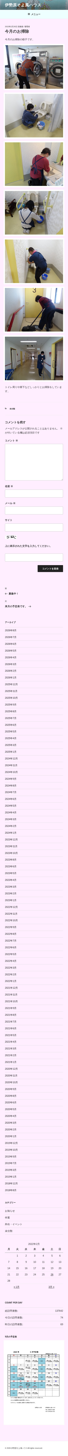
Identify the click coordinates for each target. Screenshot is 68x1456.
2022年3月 (11, 967)
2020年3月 (11, 1122)
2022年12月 (11, 907)
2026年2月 (11, 670)
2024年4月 (11, 812)
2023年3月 (11, 886)
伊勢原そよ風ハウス (23, 5)
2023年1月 (11, 900)
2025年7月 (11, 718)
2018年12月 (11, 1183)
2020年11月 (11, 1075)
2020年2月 (11, 1129)
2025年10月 (11, 697)
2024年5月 (11, 805)
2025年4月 (11, 738)
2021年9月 (11, 1008)
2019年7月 (11, 1163)
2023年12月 (11, 839)
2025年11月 (11, 691)
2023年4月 (11, 880)
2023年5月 (11, 873)
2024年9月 (11, 778)
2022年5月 (11, 954)
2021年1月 (11, 1062)
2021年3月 (11, 1048)
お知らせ (10, 1210)
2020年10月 (11, 1082)
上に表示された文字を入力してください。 (28, 545)
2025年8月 (11, 711)
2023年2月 (11, 893)
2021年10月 (11, 1001)
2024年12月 (11, 758)
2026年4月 (11, 657)
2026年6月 (11, 643)
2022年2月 (11, 974)
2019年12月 (11, 1143)
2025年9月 (11, 704)
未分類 (12, 409)
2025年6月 (11, 724)
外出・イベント (13, 1224)
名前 (9, 486)
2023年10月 (11, 853)
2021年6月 (11, 1028)
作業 (7, 1217)
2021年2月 (11, 1055)
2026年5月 (11, 650)
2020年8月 (11, 1095)
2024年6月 (11, 799)
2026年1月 (11, 677)
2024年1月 (11, 832)
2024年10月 (11, 772)
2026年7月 (11, 637)
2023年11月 (11, 846)
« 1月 (16, 1286)
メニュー (35, 14)
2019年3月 (11, 1169)
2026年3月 (11, 664)
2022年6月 (11, 947)
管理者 (27, 27)
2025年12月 (11, 684)
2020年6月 (11, 1102)
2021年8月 (11, 1014)
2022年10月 (11, 920)
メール (10, 503)
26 (52, 1274)
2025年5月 (11, 731)
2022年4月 (11, 961)
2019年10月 (11, 1149)
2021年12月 (11, 987)
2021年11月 (11, 994)
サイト (8, 520)
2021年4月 (11, 1041)
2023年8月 (11, 859)
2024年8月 (11, 785)
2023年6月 (11, 866)
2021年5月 (11, 1035)
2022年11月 (11, 913)
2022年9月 (11, 927)
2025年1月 (11, 751)
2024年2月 (11, 826)
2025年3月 (11, 745)
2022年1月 (11, 981)
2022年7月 (11, 940)
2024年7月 (11, 792)
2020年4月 (11, 1116)
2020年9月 (11, 1089)
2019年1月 (11, 1176)
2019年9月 (11, 1156)
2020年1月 (11, 1136)
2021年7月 (11, 1021)
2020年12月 (11, 1068)
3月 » (51, 1286)
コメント (11, 440)
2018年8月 (11, 1190)
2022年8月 (11, 933)
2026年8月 (11, 630)
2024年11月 (11, 765)
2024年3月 (11, 819)
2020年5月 (11, 1109)
